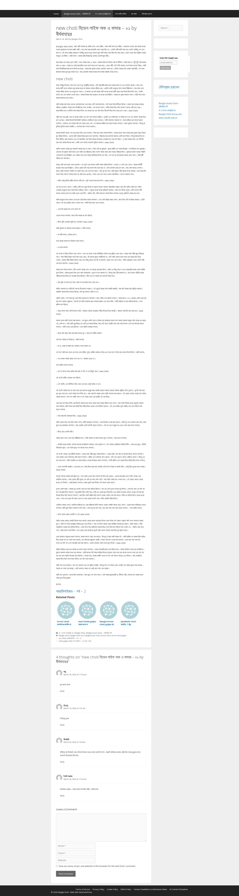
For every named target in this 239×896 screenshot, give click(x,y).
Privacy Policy (98, 889)
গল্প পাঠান (134, 13)
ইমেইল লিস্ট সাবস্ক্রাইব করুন (169, 58)
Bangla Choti (79, 633)
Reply (62, 691)
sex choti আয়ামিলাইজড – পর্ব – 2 (70, 638)
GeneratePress (85, 892)
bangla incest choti (92, 635)
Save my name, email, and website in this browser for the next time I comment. (97, 866)
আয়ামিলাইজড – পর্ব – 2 (71, 591)
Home (56, 13)
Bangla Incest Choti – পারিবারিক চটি (77, 13)
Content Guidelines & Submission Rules (150, 889)
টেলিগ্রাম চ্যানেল (147, 13)
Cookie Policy (112, 889)
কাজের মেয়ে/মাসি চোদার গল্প (168, 117)
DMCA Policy (125, 889)
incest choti (106, 635)
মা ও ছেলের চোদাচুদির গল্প (102, 13)
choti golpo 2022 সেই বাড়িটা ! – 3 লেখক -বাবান (75, 641)
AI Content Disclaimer (179, 889)
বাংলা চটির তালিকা (120, 13)
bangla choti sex (77, 635)
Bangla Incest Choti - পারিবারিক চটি (99, 633)
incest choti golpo (119, 635)
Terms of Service (82, 889)
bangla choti (64, 635)
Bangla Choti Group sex (170, 114)
